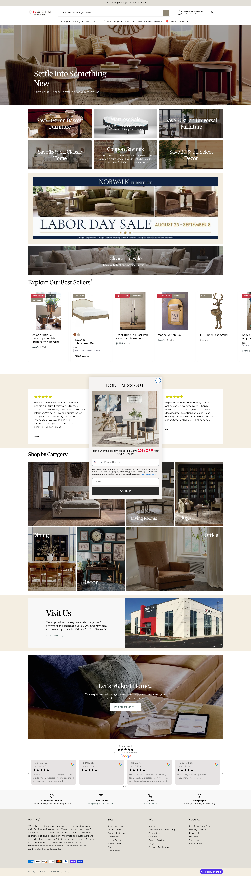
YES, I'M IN (125, 490)
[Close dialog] (158, 380)
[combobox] (97, 462)
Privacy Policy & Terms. (148, 474)
